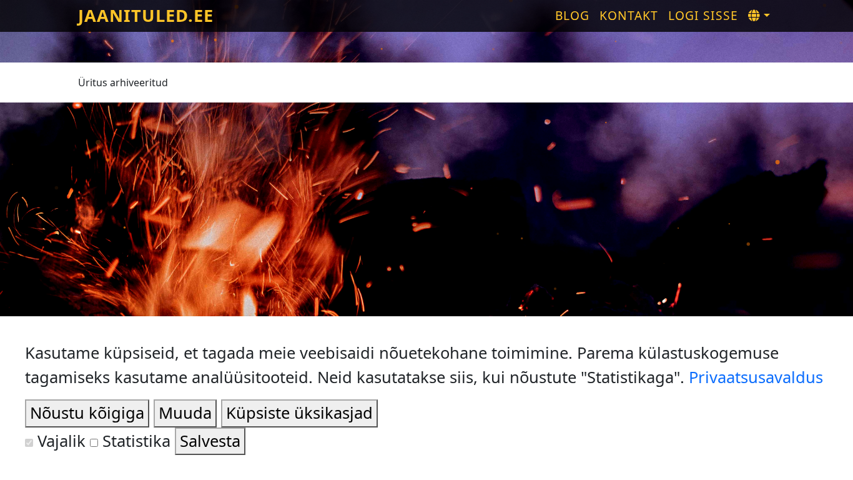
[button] (759, 16)
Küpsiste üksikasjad (299, 413)
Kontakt (628, 15)
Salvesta (210, 441)
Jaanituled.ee (146, 15)
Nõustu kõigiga (87, 413)
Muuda (185, 413)
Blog (572, 15)
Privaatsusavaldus (756, 377)
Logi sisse (703, 15)
